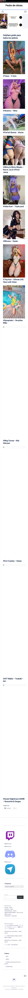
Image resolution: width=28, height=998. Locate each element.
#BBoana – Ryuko (10, 241)
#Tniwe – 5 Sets (10, 76)
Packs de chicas (14, 5)
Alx (22, 989)
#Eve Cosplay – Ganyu (12, 561)
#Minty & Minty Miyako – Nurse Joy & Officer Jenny (13, 169)
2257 (7, 956)
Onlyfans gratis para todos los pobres (12, 962)
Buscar (6, 894)
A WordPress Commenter (10, 931)
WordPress (14, 989)
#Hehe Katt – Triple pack (13, 206)
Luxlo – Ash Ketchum (12, 944)
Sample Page (9, 966)
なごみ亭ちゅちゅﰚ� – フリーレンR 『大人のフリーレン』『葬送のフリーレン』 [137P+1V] (13, 927)
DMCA (7, 959)
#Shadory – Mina (10, 111)
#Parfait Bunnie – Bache (13, 132)
